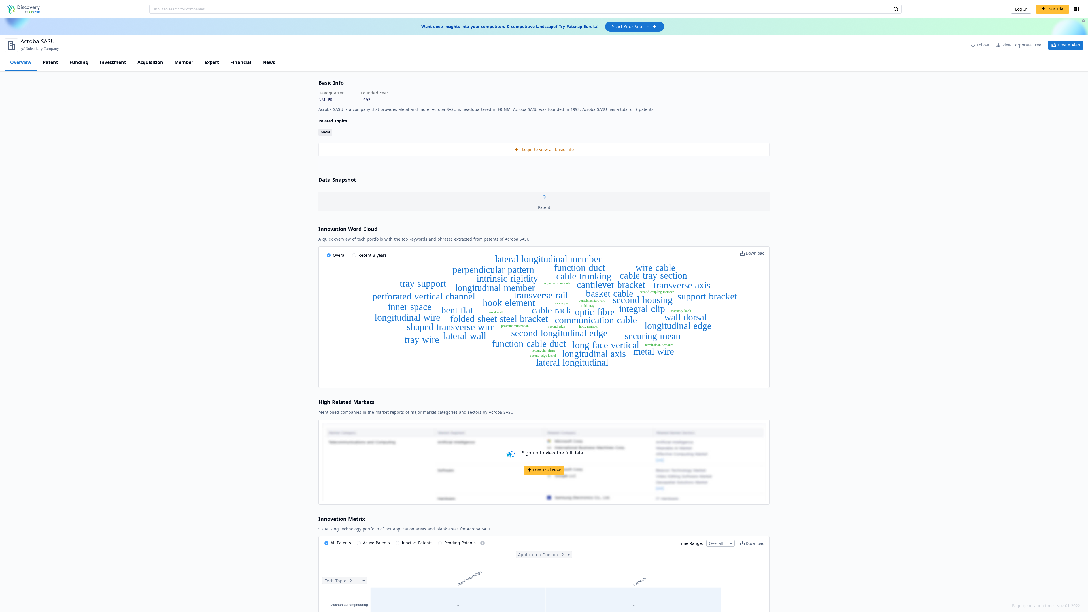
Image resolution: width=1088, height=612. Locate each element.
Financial (240, 62)
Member (184, 62)
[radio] (336, 255)
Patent (50, 62)
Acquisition (150, 62)
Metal (325, 132)
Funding (78, 62)
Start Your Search (630, 27)
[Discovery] (23, 9)
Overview (20, 62)
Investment (113, 62)
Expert (212, 62)
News (269, 62)
